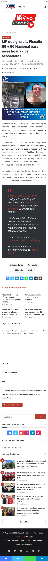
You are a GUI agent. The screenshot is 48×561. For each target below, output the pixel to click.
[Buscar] (45, 7)
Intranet (15, 541)
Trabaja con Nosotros (24, 545)
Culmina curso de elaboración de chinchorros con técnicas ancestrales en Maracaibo (31, 510)
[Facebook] (7, 278)
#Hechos (13, 208)
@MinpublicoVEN (27, 196)
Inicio (5, 32)
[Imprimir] (40, 278)
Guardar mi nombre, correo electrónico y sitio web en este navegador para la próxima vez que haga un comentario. (24, 394)
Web (3, 381)
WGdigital (29, 537)
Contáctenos (37, 541)
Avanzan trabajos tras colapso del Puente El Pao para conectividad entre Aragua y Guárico (31, 463)
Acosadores (17, 265)
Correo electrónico (10, 372)
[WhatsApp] (26, 278)
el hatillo (33, 265)
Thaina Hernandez (10, 68)
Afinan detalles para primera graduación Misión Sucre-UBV (10, 312)
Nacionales (13, 32)
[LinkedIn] (17, 278)
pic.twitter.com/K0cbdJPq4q (24, 240)
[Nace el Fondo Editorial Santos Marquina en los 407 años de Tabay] (8, 499)
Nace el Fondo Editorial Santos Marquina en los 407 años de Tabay (30, 498)
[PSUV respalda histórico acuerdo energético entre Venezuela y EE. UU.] (8, 476)
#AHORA (13, 196)
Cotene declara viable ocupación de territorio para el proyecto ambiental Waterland (31, 487)
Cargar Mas (24, 522)
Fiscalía (19, 270)
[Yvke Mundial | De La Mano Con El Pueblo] (16, 6)
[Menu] (3, 7)
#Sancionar (14, 205)
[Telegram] (31, 278)
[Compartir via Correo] (36, 278)
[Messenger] (22, 278)
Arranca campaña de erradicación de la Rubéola (33, 297)
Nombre (5, 363)
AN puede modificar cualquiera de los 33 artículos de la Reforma (34, 312)
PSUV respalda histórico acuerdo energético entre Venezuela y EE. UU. (31, 475)
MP (30, 270)
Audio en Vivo (25, 541)
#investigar (31, 202)
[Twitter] (12, 278)
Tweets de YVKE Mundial (11, 448)
